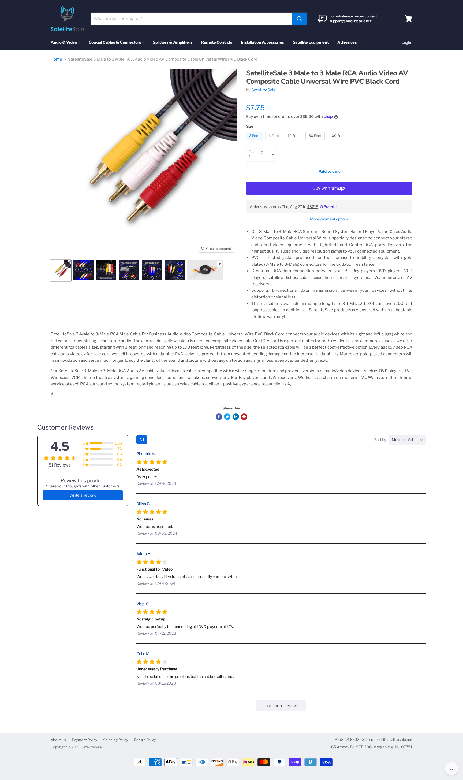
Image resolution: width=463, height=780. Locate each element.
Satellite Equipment (310, 42)
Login (406, 42)
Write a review (82, 495)
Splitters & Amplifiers (172, 42)
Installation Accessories (262, 42)
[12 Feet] (295, 141)
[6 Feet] (274, 141)
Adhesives (347, 42)
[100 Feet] (338, 141)
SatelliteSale (263, 90)
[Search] (299, 19)
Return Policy (145, 740)
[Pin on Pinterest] (244, 416)
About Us (58, 740)
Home (56, 59)
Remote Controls (216, 42)
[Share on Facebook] (219, 416)
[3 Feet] (255, 141)
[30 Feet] (315, 141)
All (141, 439)
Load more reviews (281, 705)
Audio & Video (64, 42)
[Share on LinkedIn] (236, 416)
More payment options (329, 219)
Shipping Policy (115, 740)
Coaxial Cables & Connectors (115, 42)
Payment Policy (84, 740)
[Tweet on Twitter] (227, 416)
